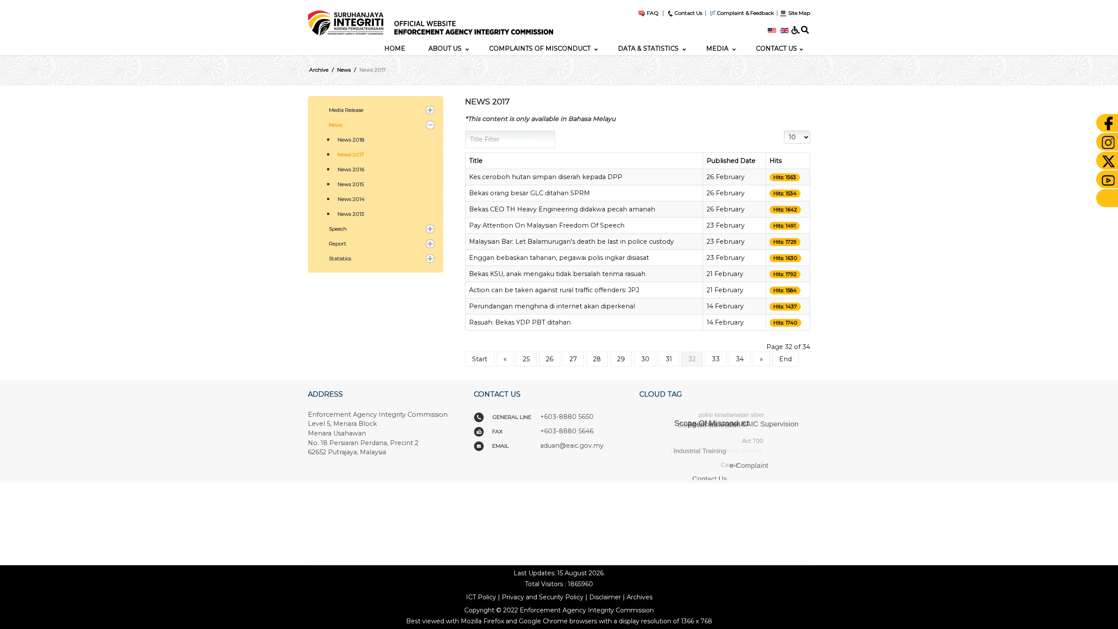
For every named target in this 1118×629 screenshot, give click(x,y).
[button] (430, 110)
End (785, 359)
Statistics (340, 258)
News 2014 (351, 199)
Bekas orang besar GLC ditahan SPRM (529, 193)
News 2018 (351, 139)
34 (740, 359)
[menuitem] (395, 48)
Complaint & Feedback (745, 13)
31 (669, 359)
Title (476, 161)
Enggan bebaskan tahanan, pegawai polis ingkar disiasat (559, 258)
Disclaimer (605, 597)
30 (645, 359)
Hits (775, 161)
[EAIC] (436, 20)
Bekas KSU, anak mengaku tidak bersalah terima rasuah (557, 274)
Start (479, 359)
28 (597, 359)
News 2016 (351, 169)
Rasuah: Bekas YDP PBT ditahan (520, 322)
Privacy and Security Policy (542, 597)
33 (716, 359)
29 (621, 359)
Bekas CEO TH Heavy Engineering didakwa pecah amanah (562, 209)
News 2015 (351, 184)
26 (549, 359)
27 (573, 359)
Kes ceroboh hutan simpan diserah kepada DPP (545, 177)
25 (526, 359)
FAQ (652, 13)
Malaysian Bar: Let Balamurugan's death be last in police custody (571, 241)
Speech (338, 228)
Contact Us (688, 13)
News (335, 124)
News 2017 (351, 154)
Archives (639, 597)
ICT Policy (481, 597)
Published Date (731, 161)
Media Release (346, 110)
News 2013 (351, 214)
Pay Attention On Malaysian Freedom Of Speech (547, 225)
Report (337, 243)
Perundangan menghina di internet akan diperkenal (552, 306)
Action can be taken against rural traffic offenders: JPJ (554, 290)
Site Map (798, 13)
